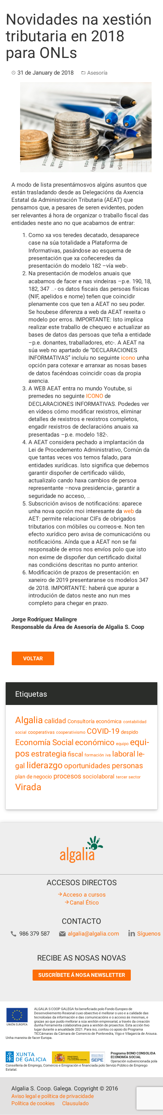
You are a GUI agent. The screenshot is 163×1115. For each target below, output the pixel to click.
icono (128, 357)
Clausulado (75, 1103)
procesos (67, 776)
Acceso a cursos (84, 894)
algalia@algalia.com (93, 933)
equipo (122, 743)
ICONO (94, 396)
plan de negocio (33, 776)
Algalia (29, 720)
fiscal (75, 754)
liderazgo (45, 765)
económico (94, 742)
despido (129, 732)
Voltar (33, 658)
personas (127, 765)
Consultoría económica (94, 721)
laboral (123, 753)
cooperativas (41, 732)
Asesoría (97, 73)
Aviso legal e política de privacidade (52, 1096)
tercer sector (128, 777)
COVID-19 (103, 731)
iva (108, 755)
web (129, 511)
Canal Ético (84, 902)
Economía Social (44, 742)
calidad (55, 721)
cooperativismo (70, 732)
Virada (28, 787)
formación (94, 755)
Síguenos (149, 933)
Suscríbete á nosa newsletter (81, 975)
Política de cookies (33, 1103)
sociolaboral (98, 776)
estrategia (48, 753)
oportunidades (87, 766)
